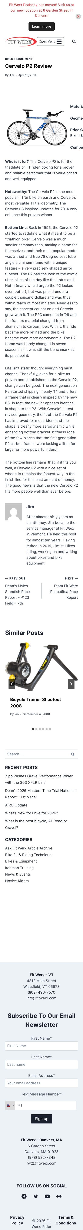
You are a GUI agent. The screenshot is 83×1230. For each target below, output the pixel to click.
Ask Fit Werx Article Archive (28, 848)
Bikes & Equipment (19, 59)
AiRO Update (16, 805)
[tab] (33, 729)
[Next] (71, 684)
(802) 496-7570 (41, 992)
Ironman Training (19, 868)
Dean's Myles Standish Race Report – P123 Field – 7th (17, 591)
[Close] (78, 16)
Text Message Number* (41, 1094)
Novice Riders (17, 881)
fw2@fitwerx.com (41, 1163)
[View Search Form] (74, 41)
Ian (16, 714)
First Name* (41, 1038)
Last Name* (41, 1057)
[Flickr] (59, 1196)
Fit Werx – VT (41, 975)
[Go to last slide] (12, 684)
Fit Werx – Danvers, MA (41, 1140)
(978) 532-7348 (41, 1157)
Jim (11, 75)
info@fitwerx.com (41, 998)
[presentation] (41, 666)
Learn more (41, 26)
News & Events (18, 874)
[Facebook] (24, 1196)
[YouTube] (47, 1196)
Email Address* (41, 1075)
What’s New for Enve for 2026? (31, 813)
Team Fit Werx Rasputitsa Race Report (64, 588)
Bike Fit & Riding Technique (28, 855)
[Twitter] (36, 1196)
